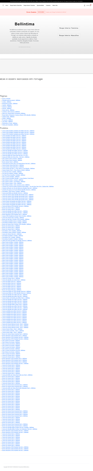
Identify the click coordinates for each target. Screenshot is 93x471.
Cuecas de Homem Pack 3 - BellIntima (11, 368)
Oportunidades (40, 5)
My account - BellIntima (7, 120)
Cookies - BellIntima (6, 102)
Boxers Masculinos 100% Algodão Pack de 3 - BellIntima (15, 363)
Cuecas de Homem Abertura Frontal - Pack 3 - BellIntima (15, 324)
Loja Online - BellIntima (7, 121)
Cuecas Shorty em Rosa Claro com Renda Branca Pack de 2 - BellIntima (18, 163)
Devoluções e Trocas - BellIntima (9, 123)
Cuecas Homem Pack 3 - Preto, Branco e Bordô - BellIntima (16, 170)
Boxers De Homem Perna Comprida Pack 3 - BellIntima (15, 334)
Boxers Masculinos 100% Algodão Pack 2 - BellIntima (14, 335)
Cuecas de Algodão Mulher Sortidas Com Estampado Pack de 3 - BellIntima (19, 429)
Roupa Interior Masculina (16, 5)
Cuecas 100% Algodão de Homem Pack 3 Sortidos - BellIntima (16, 216)
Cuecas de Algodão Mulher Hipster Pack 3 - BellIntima (14, 304)
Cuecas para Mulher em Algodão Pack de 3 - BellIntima (15, 193)
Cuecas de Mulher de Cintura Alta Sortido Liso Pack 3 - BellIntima (17, 375)
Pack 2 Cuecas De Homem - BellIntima (11, 347)
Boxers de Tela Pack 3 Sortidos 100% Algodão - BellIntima (15, 219)
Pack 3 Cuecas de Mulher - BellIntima (10, 176)
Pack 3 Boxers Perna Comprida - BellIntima (12, 158)
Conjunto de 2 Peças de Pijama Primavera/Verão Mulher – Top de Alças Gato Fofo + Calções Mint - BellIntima (28, 186)
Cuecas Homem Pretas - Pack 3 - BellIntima (12, 329)
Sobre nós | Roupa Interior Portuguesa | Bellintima (13, 113)
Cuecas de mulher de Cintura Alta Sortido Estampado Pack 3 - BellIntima (18, 388)
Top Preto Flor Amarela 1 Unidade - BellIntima (12, 173)
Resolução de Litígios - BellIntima (9, 103)
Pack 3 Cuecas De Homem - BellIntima (11, 344)
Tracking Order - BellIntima (8, 116)
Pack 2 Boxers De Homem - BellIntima (11, 340)
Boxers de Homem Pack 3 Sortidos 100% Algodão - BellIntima (16, 224)
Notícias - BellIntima (6, 108)
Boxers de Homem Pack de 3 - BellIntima (11, 289)
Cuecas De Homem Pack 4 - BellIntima (11, 278)
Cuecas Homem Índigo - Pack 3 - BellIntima (12, 332)
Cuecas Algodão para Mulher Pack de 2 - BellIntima (14, 137)
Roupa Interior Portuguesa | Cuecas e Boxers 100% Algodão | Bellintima (19, 115)
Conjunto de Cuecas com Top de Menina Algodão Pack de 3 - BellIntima (19, 190)
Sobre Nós (54, 5)
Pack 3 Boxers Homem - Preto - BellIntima (12, 183)
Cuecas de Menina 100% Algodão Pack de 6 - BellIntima (15, 206)
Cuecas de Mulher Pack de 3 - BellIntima (11, 281)
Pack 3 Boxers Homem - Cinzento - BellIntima (12, 180)
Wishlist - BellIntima (6, 118)
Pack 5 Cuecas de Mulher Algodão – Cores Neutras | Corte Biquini (18, 178)
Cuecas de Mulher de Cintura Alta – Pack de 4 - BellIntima (15, 157)
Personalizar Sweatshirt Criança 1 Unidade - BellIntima (14, 221)
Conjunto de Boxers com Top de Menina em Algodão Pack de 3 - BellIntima (19, 188)
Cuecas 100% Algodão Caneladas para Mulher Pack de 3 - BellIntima (18, 131)
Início (7, 5)
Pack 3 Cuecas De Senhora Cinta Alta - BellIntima (13, 350)
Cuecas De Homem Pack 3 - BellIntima (11, 355)
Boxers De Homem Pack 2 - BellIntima (11, 208)
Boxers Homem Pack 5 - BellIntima (10, 162)
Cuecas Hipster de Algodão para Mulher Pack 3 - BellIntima (16, 298)
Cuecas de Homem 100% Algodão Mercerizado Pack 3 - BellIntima (17, 194)
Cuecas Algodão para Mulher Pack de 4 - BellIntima (14, 140)
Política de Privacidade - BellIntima (10, 125)
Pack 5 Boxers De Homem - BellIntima (11, 352)
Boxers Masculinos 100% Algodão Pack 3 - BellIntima (14, 214)
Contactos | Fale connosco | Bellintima (11, 111)
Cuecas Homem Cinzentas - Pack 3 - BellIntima (13, 330)
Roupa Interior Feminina (29, 5)
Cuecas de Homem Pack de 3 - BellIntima (11, 234)
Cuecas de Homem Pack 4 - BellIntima (11, 440)
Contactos (48, 5)
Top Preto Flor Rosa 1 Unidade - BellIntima (12, 171)
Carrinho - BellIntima (6, 105)
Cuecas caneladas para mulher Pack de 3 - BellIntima (14, 311)
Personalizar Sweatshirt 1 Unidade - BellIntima (12, 235)
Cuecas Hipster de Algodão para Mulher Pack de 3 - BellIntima (16, 201)
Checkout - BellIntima (7, 107)
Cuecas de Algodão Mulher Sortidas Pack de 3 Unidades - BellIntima (18, 427)
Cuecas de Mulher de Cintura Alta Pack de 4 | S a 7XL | (15, 155)
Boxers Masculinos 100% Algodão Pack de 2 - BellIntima (15, 337)
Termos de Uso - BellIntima (8, 110)
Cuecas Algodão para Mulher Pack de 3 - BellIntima (14, 135)
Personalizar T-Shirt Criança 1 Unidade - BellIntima (13, 191)
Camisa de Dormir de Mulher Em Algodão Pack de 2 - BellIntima (17, 240)
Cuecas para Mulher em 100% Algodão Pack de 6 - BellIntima (16, 291)
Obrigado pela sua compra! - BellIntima (11, 100)
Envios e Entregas (6, 98)
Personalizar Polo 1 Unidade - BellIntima (11, 237)
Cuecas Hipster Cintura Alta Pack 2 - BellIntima (13, 165)
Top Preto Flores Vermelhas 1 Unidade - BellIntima (13, 175)
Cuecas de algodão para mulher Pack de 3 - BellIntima (15, 211)
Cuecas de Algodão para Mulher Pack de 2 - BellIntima (15, 150)
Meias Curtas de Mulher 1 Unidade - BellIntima (12, 242)
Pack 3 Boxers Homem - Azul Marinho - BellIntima (13, 181)
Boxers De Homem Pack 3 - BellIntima (11, 376)
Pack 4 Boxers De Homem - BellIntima (11, 348)
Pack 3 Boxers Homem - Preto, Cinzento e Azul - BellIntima (16, 185)
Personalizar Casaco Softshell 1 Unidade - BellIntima (14, 232)
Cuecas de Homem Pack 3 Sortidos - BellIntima (13, 217)
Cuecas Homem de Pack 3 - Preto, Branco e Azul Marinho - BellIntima (18, 168)
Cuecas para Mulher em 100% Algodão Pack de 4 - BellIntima (16, 293)
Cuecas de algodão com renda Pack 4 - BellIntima (13, 280)
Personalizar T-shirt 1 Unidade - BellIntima (11, 230)
